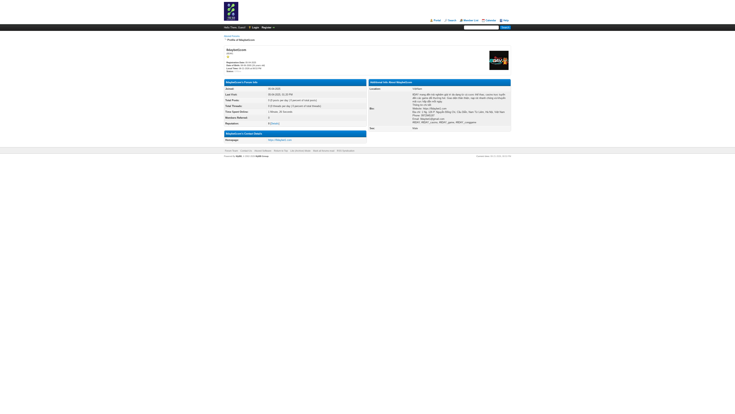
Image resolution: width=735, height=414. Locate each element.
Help (506, 20)
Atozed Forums (232, 36)
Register (266, 27)
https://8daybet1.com (280, 140)
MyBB (239, 156)
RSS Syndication (345, 151)
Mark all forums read (323, 151)
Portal (437, 20)
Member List (471, 20)
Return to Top (281, 151)
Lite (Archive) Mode (300, 151)
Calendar (491, 20)
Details (275, 123)
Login (255, 27)
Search (452, 20)
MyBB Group (262, 156)
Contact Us (246, 151)
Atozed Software (262, 151)
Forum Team (231, 151)
